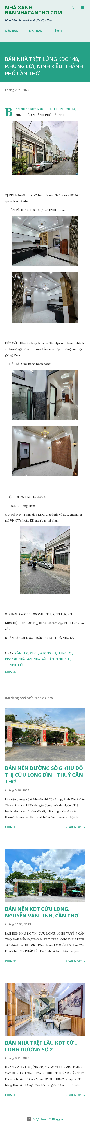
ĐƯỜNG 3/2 (48, 653)
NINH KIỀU (62, 659)
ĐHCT (34, 653)
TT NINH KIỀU (14, 665)
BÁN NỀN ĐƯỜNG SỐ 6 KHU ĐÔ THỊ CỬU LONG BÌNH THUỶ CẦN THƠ (44, 775)
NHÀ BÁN (35, 31)
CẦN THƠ (21, 653)
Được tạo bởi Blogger (47, 1119)
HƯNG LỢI (65, 653)
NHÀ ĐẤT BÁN (44, 659)
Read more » (75, 827)
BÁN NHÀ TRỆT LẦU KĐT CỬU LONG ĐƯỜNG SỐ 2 (41, 1046)
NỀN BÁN (11, 31)
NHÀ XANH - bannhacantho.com (33, 10)
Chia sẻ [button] (10, 672)
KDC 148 (11, 659)
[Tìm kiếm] (72, 7)
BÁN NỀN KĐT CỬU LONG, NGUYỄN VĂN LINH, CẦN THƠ (41, 912)
